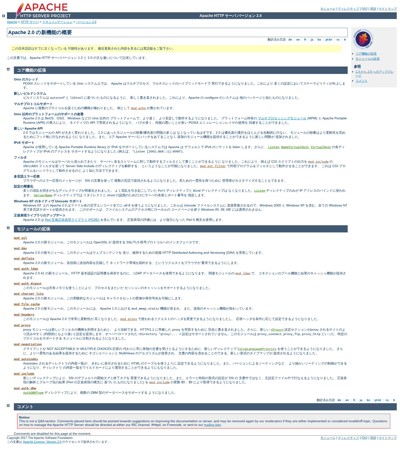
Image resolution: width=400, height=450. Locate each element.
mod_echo (138, 108)
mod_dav (20, 248)
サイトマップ (388, 8)
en (298, 39)
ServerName (43, 195)
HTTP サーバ (30, 22)
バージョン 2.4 (86, 22)
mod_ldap (242, 273)
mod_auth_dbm (25, 388)
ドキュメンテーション (57, 22)
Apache (12, 22)
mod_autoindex (26, 359)
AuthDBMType (33, 393)
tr (345, 39)
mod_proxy (128, 319)
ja (312, 39)
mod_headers (24, 315)
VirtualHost (321, 147)
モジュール (327, 8)
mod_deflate (24, 258)
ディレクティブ (348, 8)
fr (305, 39)
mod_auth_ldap (26, 269)
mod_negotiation (28, 344)
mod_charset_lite (29, 294)
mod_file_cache (27, 304)
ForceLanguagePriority (257, 349)
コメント (362, 80)
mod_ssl (20, 238)
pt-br (329, 39)
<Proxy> (277, 330)
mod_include (318, 162)
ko (319, 39)
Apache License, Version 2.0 (42, 442)
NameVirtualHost (295, 147)
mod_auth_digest (28, 283)
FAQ (365, 8)
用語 (373, 8)
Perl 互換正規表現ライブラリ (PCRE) (72, 220)
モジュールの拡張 (368, 58)
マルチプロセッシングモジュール (282, 118)
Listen (273, 147)
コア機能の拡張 (366, 53)
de (290, 39)
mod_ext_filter (213, 166)
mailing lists (212, 425)
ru (338, 39)
